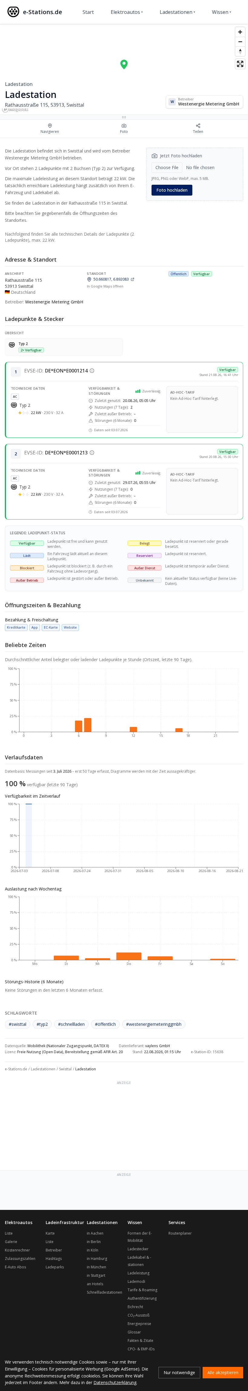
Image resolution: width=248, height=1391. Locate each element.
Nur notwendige (179, 1372)
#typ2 (42, 1024)
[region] (124, 69)
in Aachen (95, 1233)
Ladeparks (55, 1267)
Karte (50, 1233)
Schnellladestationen (104, 1292)
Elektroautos (127, 12)
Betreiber (54, 1250)
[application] (124, 704)
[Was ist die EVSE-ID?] (92, 370)
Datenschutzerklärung (114, 1382)
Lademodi (136, 1281)
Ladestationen (177, 12)
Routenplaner (180, 1233)
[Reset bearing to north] (240, 51)
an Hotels (95, 1283)
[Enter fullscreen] (240, 64)
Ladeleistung (138, 1273)
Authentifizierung (142, 1298)
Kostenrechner (17, 1250)
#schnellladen (71, 1024)
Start (88, 12)
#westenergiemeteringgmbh (153, 1024)
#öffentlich (105, 1024)
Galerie (11, 1241)
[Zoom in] (240, 32)
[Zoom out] (240, 41)
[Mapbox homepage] (15, 109)
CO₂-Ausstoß (138, 1315)
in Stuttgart (96, 1275)
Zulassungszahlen (20, 1258)
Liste (9, 1233)
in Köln (92, 1250)
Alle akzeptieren (222, 1372)
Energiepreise (139, 1323)
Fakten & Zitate (140, 1340)
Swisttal (65, 1069)
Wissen (221, 12)
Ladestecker (138, 1248)
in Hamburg (97, 1258)
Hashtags (54, 1258)
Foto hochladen (172, 190)
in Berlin (94, 1241)
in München (96, 1267)
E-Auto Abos (15, 1267)
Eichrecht (135, 1306)
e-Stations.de (16, 1069)
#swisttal (17, 1024)
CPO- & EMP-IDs (141, 1349)
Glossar (134, 1332)
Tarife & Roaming (142, 1289)
